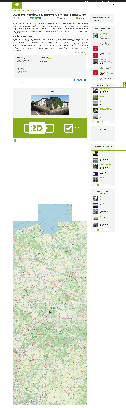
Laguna (102, 171)
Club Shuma (103, 177)
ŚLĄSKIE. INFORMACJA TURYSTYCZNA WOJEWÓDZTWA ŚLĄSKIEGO (26, 1)
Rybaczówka (103, 158)
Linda (101, 151)
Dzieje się (91, 5)
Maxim (101, 216)
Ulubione (105, 1)
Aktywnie (61, 5)
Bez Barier (75, 5)
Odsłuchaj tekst (64, 18)
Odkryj (55, 5)
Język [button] (99, 1)
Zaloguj (111, 1)
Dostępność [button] (91, 1)
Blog (96, 5)
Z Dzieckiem (68, 5)
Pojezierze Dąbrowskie (106, 114)
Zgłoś (85, 52)
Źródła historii (50, 58)
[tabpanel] (40, 105)
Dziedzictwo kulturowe (22, 74)
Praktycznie (83, 5)
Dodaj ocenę (31, 82)
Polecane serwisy (104, 5)
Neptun (102, 196)
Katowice (103, 136)
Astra (101, 223)
